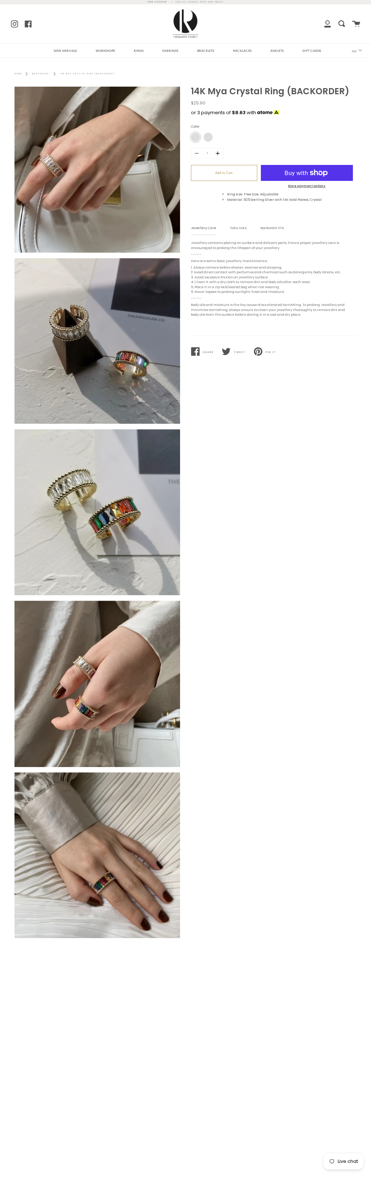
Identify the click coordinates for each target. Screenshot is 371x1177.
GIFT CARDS (312, 51)
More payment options (306, 186)
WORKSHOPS (105, 51)
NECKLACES (242, 51)
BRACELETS (205, 51)
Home (18, 73)
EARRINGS (170, 51)
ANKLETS (277, 51)
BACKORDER (40, 73)
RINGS (138, 51)
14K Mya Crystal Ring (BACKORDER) (87, 73)
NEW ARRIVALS (65, 51)
